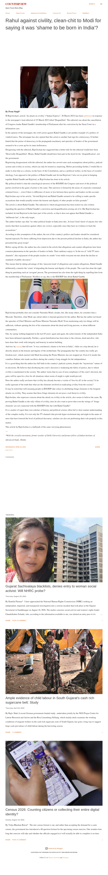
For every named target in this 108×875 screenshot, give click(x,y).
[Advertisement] (54, 48)
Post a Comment (19, 620)
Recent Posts (71, 13)
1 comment (17, 732)
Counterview (16, 4)
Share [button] (97, 447)
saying (19, 346)
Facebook (56, 857)
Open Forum (20, 13)
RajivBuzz (86, 13)
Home (7, 13)
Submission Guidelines (39, 13)
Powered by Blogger (55, 848)
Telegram (65, 857)
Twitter (50, 857)
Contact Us (57, 13)
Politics (8, 450)
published (88, 115)
